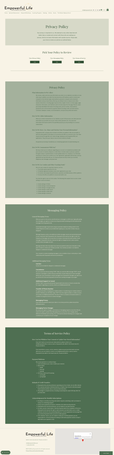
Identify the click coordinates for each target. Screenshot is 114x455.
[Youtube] (99, 10)
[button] (107, 9)
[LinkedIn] (97, 10)
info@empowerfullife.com (32, 443)
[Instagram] (95, 10)
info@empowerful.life (87, 10)
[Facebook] (93, 10)
